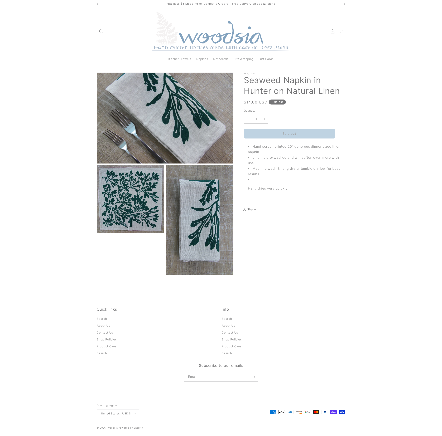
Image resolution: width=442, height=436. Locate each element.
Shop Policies (107, 339)
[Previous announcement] (97, 4)
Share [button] (251, 209)
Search (102, 318)
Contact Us (105, 332)
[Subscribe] (253, 377)
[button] (101, 31)
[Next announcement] (344, 4)
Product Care (106, 346)
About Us (103, 325)
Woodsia (113, 427)
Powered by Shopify (130, 427)
